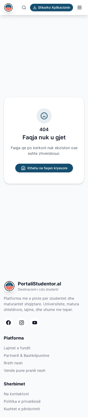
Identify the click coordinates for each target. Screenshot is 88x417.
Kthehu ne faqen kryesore (47, 168)
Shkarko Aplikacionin (54, 7)
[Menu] (79, 7)
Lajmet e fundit (17, 348)
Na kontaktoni (16, 393)
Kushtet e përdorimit (22, 408)
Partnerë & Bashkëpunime (26, 355)
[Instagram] (21, 322)
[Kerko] (24, 7)
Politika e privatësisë (22, 401)
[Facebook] (8, 322)
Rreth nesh (13, 363)
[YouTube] (34, 322)
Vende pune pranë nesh (24, 370)
